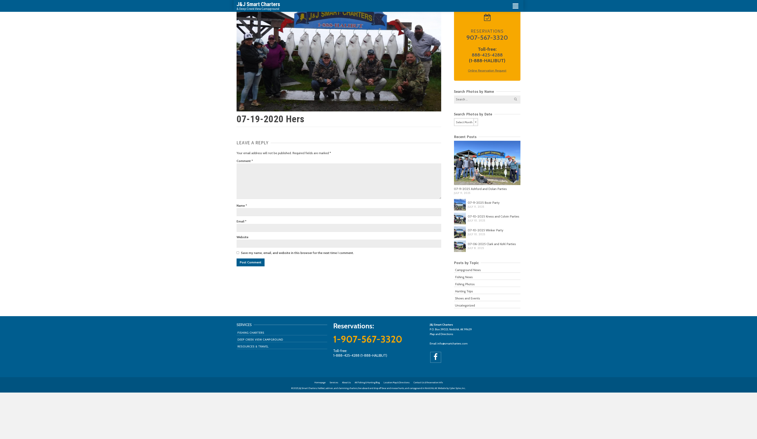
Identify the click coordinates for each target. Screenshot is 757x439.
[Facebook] (435, 357)
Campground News (468, 270)
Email (241, 221)
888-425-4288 (487, 55)
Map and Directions (441, 334)
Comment (245, 161)
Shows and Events (467, 298)
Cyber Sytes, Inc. (457, 388)
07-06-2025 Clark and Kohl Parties (492, 244)
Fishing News (464, 277)
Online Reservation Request (487, 70)
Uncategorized (465, 305)
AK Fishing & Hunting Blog (367, 382)
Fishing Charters (251, 332)
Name (242, 205)
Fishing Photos (465, 284)
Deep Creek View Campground (260, 339)
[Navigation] (515, 6)
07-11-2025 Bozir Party (484, 203)
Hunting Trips (464, 291)
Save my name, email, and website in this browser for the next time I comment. (297, 253)
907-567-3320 (487, 37)
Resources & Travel (253, 346)
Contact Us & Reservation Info (428, 382)
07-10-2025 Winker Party (485, 230)
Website (242, 237)
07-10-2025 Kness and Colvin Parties (493, 216)
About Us (346, 382)
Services (334, 382)
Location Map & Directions (396, 382)
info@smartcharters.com (452, 343)
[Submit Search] (515, 99)
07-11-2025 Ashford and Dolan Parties (480, 189)
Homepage (320, 382)
